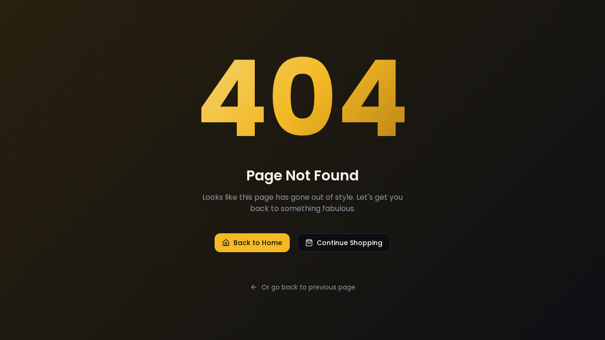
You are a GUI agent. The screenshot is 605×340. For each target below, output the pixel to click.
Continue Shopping (349, 242)
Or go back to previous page (308, 287)
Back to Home (257, 242)
